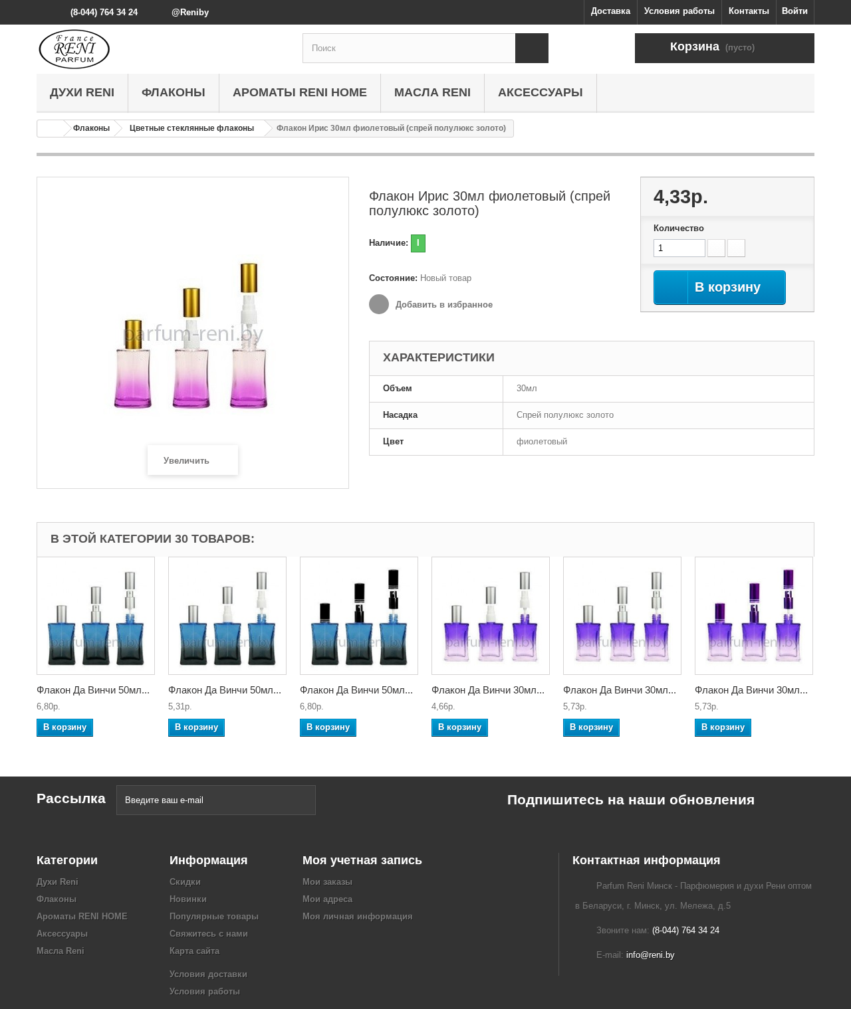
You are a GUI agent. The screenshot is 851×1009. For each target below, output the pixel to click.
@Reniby (190, 12)
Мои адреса (327, 899)
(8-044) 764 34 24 (104, 12)
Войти (795, 11)
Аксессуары (540, 92)
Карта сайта (194, 951)
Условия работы (679, 11)
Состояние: (393, 278)
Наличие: (388, 243)
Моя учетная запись (362, 860)
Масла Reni (432, 92)
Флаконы (173, 92)
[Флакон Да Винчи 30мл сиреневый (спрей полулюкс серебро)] (490, 616)
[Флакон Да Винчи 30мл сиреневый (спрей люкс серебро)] (622, 616)
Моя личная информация (358, 916)
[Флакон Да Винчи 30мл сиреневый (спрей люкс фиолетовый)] (754, 616)
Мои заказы (327, 882)
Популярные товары (214, 916)
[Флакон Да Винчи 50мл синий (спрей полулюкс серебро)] (227, 616)
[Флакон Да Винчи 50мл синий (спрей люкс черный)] (359, 616)
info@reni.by (650, 955)
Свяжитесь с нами (209, 934)
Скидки (185, 882)
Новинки (188, 899)
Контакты (749, 11)
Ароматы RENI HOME (300, 92)
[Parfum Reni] (160, 49)
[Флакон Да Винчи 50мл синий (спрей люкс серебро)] (96, 616)
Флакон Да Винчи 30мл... (488, 689)
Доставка (610, 11)
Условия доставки (208, 974)
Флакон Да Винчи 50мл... (93, 689)
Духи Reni (82, 92)
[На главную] (50, 128)
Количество (679, 228)
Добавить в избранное (443, 305)
